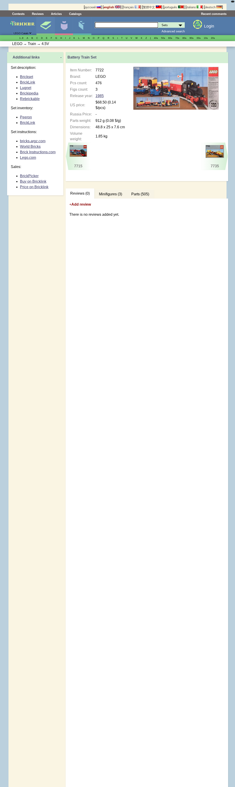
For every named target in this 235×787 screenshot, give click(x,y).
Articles (56, 14)
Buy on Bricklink (33, 181)
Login (209, 26)
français (129, 7)
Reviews (38, 14)
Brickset (26, 77)
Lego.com (28, 158)
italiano (191, 7)
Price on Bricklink (34, 187)
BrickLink (27, 82)
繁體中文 (149, 7)
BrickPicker (29, 176)
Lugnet (25, 88)
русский (91, 7)
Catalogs (75, 14)
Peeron (26, 117)
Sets (45, 26)
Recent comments (214, 14)
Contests (18, 14)
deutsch (210, 7)
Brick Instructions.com (38, 152)
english (109, 7)
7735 (215, 166)
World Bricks (30, 146)
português (171, 7)
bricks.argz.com (32, 141)
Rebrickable (30, 99)
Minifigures (64, 26)
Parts (82, 26)
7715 (78, 166)
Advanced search (173, 31)
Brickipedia (29, 93)
